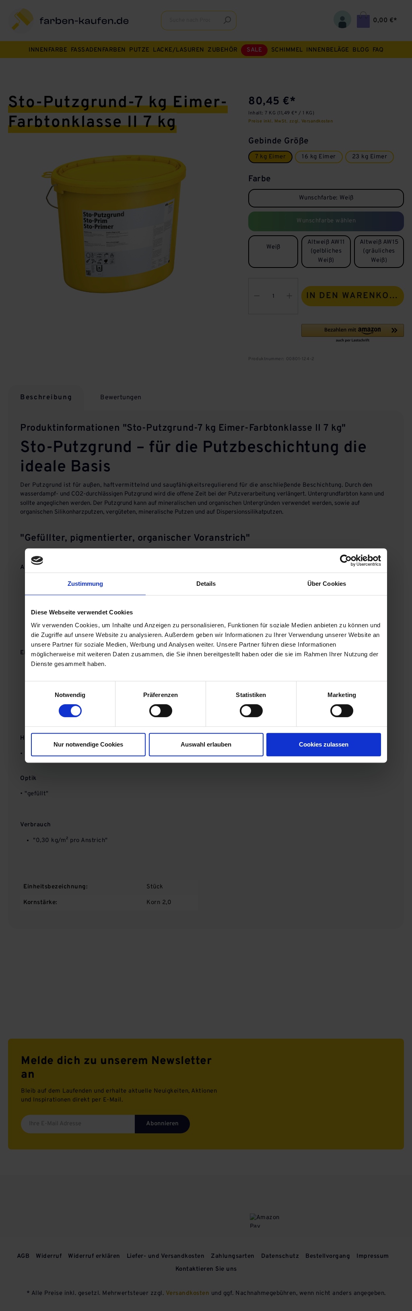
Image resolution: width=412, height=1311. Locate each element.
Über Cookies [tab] (326, 583)
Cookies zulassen (323, 744)
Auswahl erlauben (206, 744)
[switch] (160, 710)
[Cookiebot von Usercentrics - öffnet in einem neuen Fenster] (346, 560)
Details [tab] (206, 583)
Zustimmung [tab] (85, 583)
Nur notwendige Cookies (88, 744)
